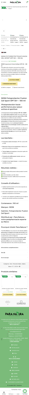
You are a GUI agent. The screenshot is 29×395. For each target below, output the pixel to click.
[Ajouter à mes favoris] (12, 277)
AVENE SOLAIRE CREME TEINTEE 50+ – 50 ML (21, 289)
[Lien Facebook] (12, 266)
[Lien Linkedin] (18, 266)
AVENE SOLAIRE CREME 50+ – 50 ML (8, 289)
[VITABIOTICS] (21, 302)
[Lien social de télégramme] (20, 266)
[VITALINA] (7, 302)
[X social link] (14, 266)
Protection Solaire (15, 45)
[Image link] (14, 313)
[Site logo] (15, 2)
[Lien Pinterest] (16, 266)
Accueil (3, 45)
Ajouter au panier (14, 79)
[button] (2, 19)
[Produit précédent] (2, 49)
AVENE (7, 290)
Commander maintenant (9, 83)
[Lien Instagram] (15, 357)
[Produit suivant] (5, 49)
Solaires (8, 45)
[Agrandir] (4, 31)
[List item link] (14, 331)
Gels (22, 45)
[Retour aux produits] (4, 49)
